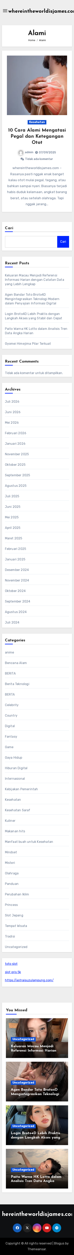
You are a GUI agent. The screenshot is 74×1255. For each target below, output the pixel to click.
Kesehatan (37, 122)
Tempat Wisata (16, 926)
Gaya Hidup (13, 757)
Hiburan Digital (16, 768)
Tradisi (10, 936)
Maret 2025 (13, 538)
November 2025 (17, 454)
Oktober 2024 (15, 591)
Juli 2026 (12, 401)
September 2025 (17, 475)
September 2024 (17, 601)
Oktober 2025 (15, 465)
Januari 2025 (15, 559)
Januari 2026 (15, 444)
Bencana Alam (16, 663)
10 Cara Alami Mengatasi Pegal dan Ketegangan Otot (37, 136)
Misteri (10, 863)
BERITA (10, 673)
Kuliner (10, 821)
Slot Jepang (14, 915)
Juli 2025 (12, 496)
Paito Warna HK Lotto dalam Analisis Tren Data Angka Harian (36, 1181)
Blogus (59, 1243)
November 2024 (17, 580)
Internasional (15, 779)
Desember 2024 (17, 570)
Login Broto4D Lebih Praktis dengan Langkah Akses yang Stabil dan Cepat (35, 1138)
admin (29, 152)
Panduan (12, 884)
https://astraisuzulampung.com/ (29, 980)
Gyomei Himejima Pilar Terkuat (28, 344)
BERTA (10, 694)
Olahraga (12, 873)
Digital (10, 726)
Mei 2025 (12, 517)
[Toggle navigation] (5, 10)
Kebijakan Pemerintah (21, 789)
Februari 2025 (15, 549)
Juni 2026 (13, 412)
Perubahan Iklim (17, 894)
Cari (9, 228)
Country (11, 715)
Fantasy (11, 736)
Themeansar (36, 1249)
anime (9, 652)
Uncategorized (16, 947)
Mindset (11, 852)
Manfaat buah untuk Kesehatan (29, 842)
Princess (11, 905)
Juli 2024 (12, 622)
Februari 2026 (15, 433)
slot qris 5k (13, 972)
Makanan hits (15, 831)
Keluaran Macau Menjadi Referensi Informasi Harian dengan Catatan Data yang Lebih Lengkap (34, 279)
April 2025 (13, 528)
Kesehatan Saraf (17, 810)
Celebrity (12, 705)
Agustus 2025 (15, 486)
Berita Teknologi (17, 684)
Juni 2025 (13, 507)
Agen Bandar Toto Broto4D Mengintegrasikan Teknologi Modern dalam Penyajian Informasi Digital (32, 299)
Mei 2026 (12, 422)
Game (9, 747)
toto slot (11, 964)
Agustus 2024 (16, 612)
